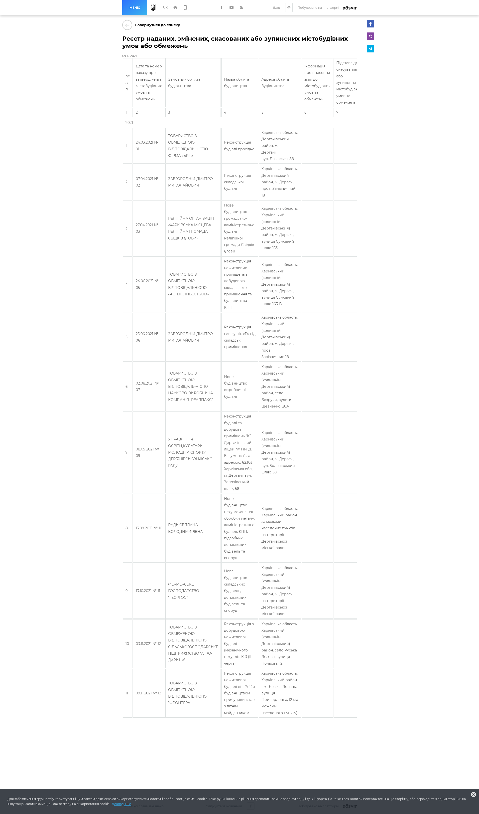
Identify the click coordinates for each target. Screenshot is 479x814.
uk (165, 7)
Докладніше (121, 804)
